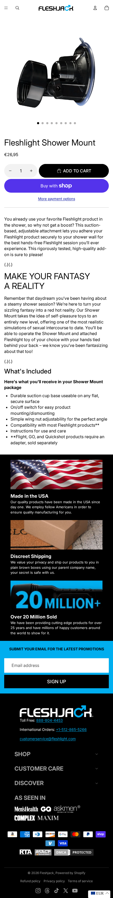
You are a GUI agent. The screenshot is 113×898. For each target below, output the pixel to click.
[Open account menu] (95, 8)
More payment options (56, 199)
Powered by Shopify (70, 873)
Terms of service (80, 881)
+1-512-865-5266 (71, 729)
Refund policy (30, 881)
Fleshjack (47, 873)
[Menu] (6, 8)
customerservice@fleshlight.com (48, 738)
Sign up (56, 681)
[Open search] (17, 8)
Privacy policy (54, 881)
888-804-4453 (49, 720)
